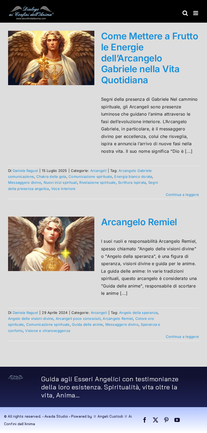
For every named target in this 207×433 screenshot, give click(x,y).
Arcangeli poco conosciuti (78, 318)
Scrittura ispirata (132, 182)
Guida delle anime (87, 324)
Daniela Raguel (25, 170)
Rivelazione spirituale (97, 182)
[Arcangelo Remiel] (51, 244)
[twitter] (155, 420)
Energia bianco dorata (133, 176)
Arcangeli (98, 170)
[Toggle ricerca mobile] (185, 13)
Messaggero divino (24, 182)
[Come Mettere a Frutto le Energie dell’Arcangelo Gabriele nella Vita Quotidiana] (51, 58)
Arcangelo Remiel (139, 221)
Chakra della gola (51, 176)
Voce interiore (63, 188)
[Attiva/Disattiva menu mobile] (196, 13)
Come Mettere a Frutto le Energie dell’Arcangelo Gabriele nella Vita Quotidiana (149, 57)
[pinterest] (166, 420)
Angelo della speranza (138, 312)
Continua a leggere (182, 194)
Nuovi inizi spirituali (60, 182)
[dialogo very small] (16, 377)
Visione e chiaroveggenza (47, 330)
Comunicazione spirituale (90, 176)
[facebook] (144, 420)
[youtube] (177, 420)
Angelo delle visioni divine (30, 318)
